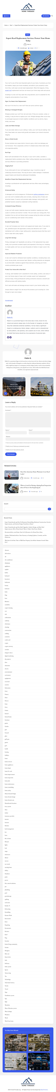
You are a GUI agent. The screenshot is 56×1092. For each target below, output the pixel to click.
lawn (6, 835)
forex (6, 707)
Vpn (6, 998)
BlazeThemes (44, 1089)
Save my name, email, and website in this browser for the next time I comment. (25, 442)
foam (6, 704)
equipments (8, 678)
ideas (6, 809)
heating (7, 752)
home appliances (9, 765)
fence (6, 691)
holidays (7, 755)
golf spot (7, 739)
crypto (6, 643)
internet (7, 822)
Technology (8, 979)
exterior (7, 685)
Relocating (7, 909)
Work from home (9, 1021)
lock (6, 848)
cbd (6, 614)
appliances (7, 566)
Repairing (7, 925)
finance (7, 694)
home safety (8, 790)
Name (8, 430)
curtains (7, 649)
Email (31, 430)
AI (5, 556)
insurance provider (9, 816)
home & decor (8, 761)
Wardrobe (7, 1005)
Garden (7, 726)
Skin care (7, 954)
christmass (7, 624)
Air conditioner (9, 560)
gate (6, 729)
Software (7, 963)
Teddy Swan (26, 478)
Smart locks (8, 957)
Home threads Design (10, 793)
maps (6, 851)
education (7, 665)
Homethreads (9, 300)
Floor (6, 697)
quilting (7, 899)
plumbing (7, 890)
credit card (7, 640)
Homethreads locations (10, 803)
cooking (7, 633)
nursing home (8, 867)
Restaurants (8, 928)
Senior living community (11, 944)
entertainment (8, 672)
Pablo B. (29, 44)
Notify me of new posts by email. (15, 450)
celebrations (8, 617)
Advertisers (8, 553)
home (6, 758)
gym (6, 745)
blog (6, 595)
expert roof (8, 90)
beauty (6, 585)
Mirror (6, 857)
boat (6, 598)
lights (6, 845)
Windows (7, 1014)
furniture (7, 720)
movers (6, 861)
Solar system (8, 966)
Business (7, 601)
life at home (8, 838)
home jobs (7, 781)
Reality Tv (7, 906)
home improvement (10, 774)
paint (6, 877)
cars (6, 611)
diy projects (8, 659)
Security (7, 941)
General (7, 733)
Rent (6, 922)
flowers (7, 701)
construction (8, 630)
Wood (6, 1018)
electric (6, 668)
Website (8, 436)
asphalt (6, 569)
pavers (6, 880)
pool (6, 893)
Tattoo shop (8, 973)
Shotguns (7, 950)
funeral (6, 713)
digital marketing (9, 656)
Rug (6, 938)
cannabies (7, 604)
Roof (27, 34)
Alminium (7, 563)
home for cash (8, 771)
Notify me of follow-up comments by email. (18, 446)
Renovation (8, 918)
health (6, 749)
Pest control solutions (10, 883)
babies (6, 572)
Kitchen (7, 825)
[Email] (8, 337)
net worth (7, 864)
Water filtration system (11, 1008)
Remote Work (8, 915)
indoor (6, 813)
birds (6, 592)
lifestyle (7, 841)
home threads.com (9, 800)
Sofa (6, 960)
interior (7, 819)
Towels (6, 986)
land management (9, 829)
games (6, 723)
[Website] (10, 337)
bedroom (7, 588)
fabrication (7, 688)
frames (6, 710)
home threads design (10, 797)
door (6, 662)
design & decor (8, 652)
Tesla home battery (9, 982)
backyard (7, 576)
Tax (6, 976)
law (6, 832)
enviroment (8, 675)
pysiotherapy (8, 896)
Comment (8, 410)
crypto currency (9, 646)
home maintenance (9, 784)
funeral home (8, 717)
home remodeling (9, 787)
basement (7, 579)
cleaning (7, 627)
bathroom (7, 582)
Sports (6, 970)
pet (5, 886)
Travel (6, 989)
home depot (8, 768)
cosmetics (7, 636)
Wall (6, 1002)
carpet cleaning (9, 608)
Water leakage (8, 1011)
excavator (7, 681)
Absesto (7, 550)
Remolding (7, 912)
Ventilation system (9, 995)
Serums (7, 947)
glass (6, 736)
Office (6, 870)
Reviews (7, 931)
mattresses (7, 854)
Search (6, 504)
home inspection (9, 777)
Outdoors (7, 873)
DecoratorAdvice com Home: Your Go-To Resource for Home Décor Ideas (24, 532)
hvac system (8, 806)
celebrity (7, 620)
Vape (6, 992)
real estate (7, 902)
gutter (6, 742)
